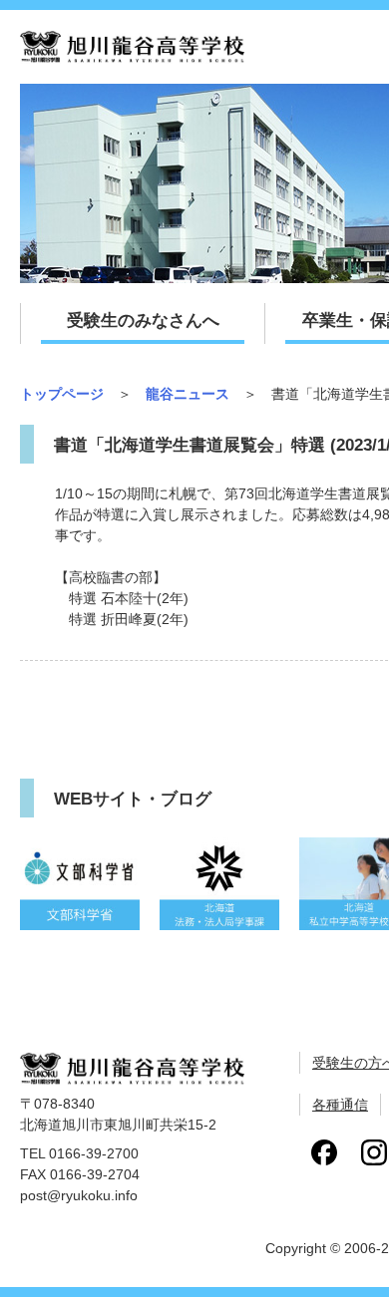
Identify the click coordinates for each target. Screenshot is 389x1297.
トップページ (62, 394)
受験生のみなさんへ (143, 320)
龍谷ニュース (187, 394)
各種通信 (340, 1105)
